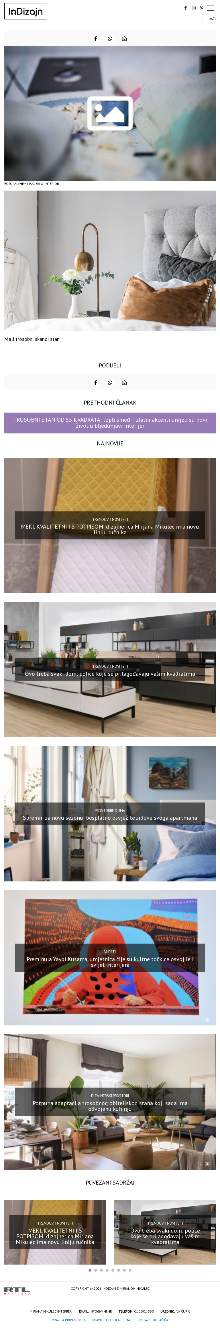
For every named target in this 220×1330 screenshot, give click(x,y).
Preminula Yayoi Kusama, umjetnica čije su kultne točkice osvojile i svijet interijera (110, 961)
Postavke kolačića (152, 1320)
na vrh (210, 1289)
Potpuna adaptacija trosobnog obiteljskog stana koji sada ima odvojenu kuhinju (110, 1106)
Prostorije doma (110, 810)
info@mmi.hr (101, 1311)
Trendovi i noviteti (110, 519)
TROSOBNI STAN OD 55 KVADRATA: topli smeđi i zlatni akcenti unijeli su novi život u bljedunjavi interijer (110, 422)
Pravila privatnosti (68, 1320)
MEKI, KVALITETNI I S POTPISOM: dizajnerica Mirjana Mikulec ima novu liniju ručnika (110, 529)
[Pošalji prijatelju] (124, 38)
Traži (211, 19)
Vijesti (110, 951)
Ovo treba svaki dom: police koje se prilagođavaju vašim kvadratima (110, 673)
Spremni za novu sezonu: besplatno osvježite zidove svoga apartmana (110, 817)
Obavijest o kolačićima (111, 1320)
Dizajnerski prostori (110, 1095)
